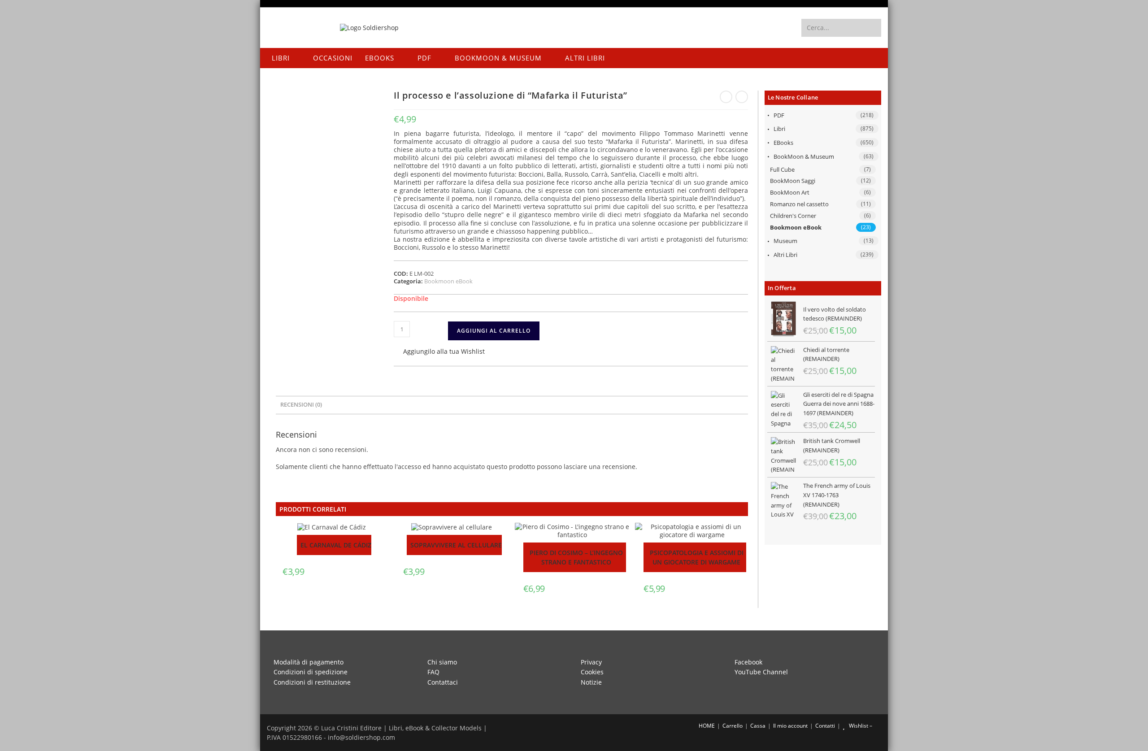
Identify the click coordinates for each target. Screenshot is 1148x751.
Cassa (757, 725)
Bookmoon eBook (796, 227)
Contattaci (442, 682)
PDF (779, 115)
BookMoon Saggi (792, 181)
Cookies (592, 672)
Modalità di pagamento (309, 662)
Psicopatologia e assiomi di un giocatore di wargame (697, 557)
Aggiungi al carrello (494, 330)
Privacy (591, 662)
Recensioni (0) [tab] (301, 404)
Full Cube (782, 169)
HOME (706, 725)
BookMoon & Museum (804, 156)
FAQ (433, 672)
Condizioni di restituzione (312, 682)
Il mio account (790, 725)
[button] (439, 352)
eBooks (783, 143)
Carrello (732, 725)
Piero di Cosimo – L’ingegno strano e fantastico (576, 557)
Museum (785, 241)
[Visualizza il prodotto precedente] (726, 97)
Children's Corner (793, 216)
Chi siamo (442, 662)
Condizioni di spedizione (311, 672)
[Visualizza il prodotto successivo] (741, 97)
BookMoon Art (789, 192)
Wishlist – (860, 725)
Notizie (591, 682)
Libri (779, 129)
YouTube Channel (761, 672)
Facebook (748, 662)
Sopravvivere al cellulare (456, 545)
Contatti (825, 725)
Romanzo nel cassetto (799, 204)
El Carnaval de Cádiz (335, 545)
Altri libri (785, 255)
